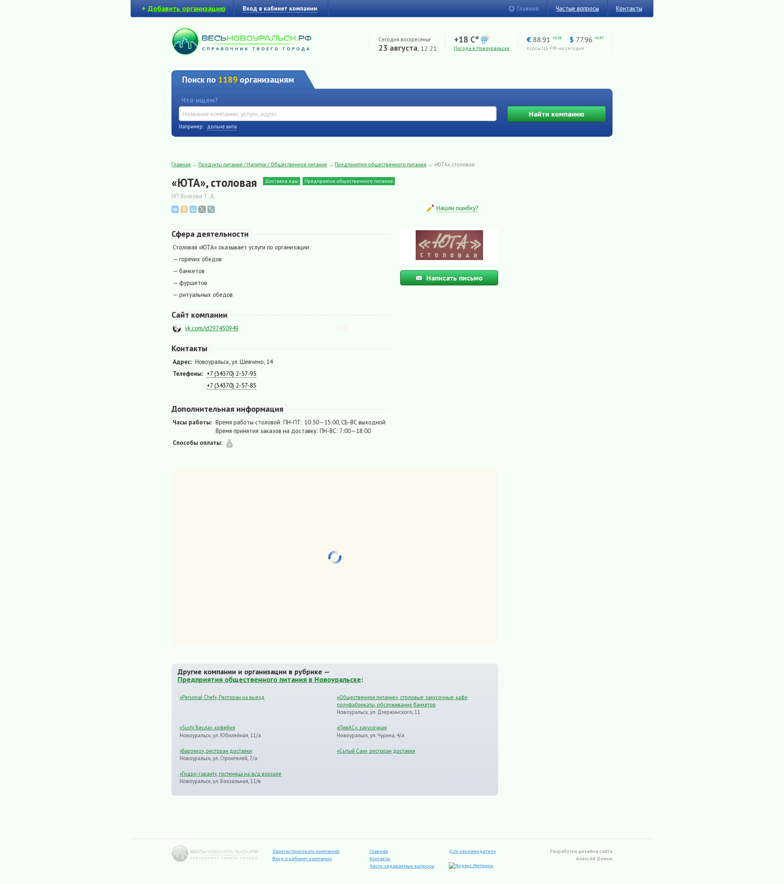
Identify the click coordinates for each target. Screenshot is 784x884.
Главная (528, 8)
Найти (556, 114)
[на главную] (241, 53)
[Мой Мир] (193, 209)
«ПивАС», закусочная (362, 727)
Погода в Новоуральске (482, 48)
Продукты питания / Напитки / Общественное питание (262, 164)
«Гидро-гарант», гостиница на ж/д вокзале (230, 773)
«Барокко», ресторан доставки (216, 750)
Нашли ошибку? (458, 208)
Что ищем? (199, 100)
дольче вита (222, 126)
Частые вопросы (577, 8)
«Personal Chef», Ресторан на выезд (222, 697)
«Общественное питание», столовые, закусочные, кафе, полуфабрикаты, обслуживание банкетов (403, 701)
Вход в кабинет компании (302, 858)
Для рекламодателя (472, 851)
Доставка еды (281, 181)
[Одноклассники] (184, 209)
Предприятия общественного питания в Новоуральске (269, 679)
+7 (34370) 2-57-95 (231, 373)
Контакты (629, 8)
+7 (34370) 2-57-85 (231, 385)
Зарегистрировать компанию (306, 851)
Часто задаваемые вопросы (402, 866)
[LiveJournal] (211, 209)
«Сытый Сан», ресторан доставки (376, 750)
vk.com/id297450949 (211, 328)
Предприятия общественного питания (380, 164)
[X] (202, 209)
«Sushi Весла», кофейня (207, 727)
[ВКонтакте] (175, 209)
